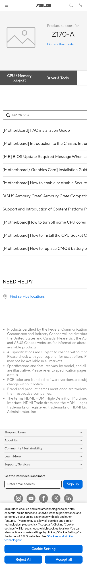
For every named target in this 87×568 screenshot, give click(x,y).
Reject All (23, 559)
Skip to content (3, 13)
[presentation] (5, 296)
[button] (6, 5)
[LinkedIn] (68, 498)
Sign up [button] (73, 484)
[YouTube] (31, 498)
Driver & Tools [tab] (57, 78)
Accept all (64, 559)
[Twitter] (56, 498)
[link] (44, 5)
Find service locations (27, 296)
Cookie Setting (43, 549)
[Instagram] (18, 498)
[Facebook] (43, 498)
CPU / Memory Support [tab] (19, 78)
